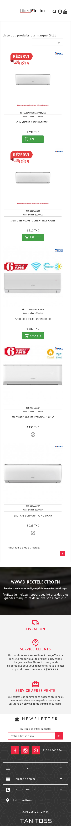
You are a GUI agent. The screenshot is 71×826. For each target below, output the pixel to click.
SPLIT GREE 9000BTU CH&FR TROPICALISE (33, 220)
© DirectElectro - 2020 (35, 812)
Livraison (35, 629)
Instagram (25, 750)
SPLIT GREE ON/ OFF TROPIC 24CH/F (33, 515)
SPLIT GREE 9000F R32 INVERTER (33, 318)
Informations (23, 800)
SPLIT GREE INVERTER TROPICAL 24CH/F (33, 417)
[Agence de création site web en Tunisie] (36, 821)
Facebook (15, 750)
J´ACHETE (34, 139)
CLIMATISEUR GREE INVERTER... (33, 122)
